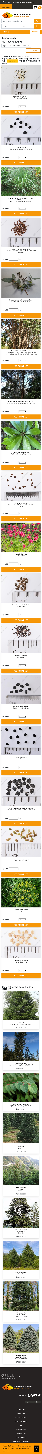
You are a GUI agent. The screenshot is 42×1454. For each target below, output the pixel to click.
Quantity (5, 107)
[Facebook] (29, 1396)
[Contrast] (38, 1402)
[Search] (37, 21)
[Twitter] (39, 1396)
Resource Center (21, 1417)
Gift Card (7, 7)
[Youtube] (35, 1396)
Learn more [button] (7, 1451)
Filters (35, 32)
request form (12, 61)
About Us (21, 1409)
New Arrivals (21, 1429)
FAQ (21, 1425)
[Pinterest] (32, 1396)
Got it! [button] (36, 1449)
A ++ (33, 1402)
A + (30, 1402)
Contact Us (21, 1433)
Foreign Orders (21, 1421)
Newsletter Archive (21, 1441)
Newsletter (21, 1437)
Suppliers (21, 1413)
